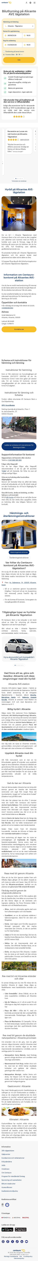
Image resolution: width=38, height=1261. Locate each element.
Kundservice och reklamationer (13, 1158)
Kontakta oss (19, 329)
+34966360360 (7, 308)
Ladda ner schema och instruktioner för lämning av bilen (19, 446)
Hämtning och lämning (10, 22)
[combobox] (19, 55)
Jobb (3, 1165)
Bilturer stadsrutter (8, 1184)
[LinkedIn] (21, 1241)
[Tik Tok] (17, 1241)
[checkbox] (4, 51)
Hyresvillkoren (7, 1187)
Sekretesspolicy (19, 1258)
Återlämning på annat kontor (14, 51)
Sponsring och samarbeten (12, 1180)
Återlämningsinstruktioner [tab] (19, 558)
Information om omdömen (19, 181)
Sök (19, 60)
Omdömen (5, 1169)
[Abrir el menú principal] (34, 3)
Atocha (33, 695)
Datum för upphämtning (11, 31)
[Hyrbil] (6, 3)
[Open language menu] (30, 2)
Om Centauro (6, 1173)
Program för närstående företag (13, 1176)
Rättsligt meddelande (11, 1256)
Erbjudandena (7, 1162)
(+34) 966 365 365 (15, 460)
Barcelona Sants (9, 697)
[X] (12, 1241)
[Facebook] (7, 1241)
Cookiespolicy (27, 1256)
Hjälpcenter (6, 1154)
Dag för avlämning (9, 40)
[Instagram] (3, 1241)
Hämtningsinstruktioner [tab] (19, 552)
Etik (21, 1256)
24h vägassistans (8, 1150)
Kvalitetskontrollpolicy (10, 1191)
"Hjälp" (4, 471)
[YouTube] (26, 1241)
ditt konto (10, 497)
